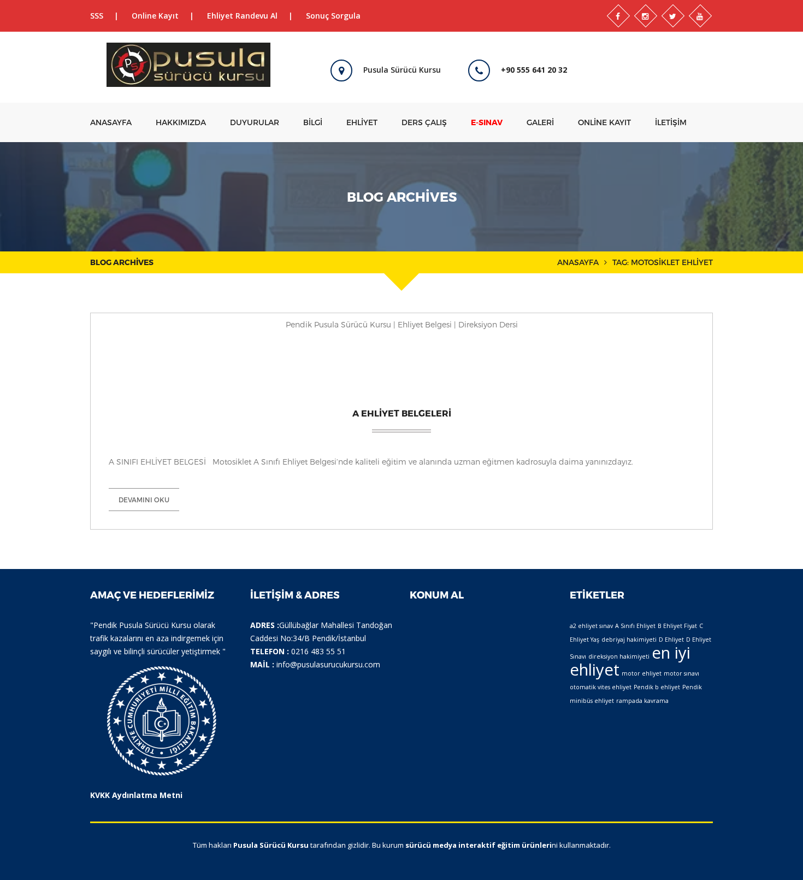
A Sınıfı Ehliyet (635, 626)
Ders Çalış (424, 122)
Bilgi (312, 122)
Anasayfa (111, 122)
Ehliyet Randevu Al (242, 15)
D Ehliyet (671, 639)
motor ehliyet (642, 673)
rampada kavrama (642, 701)
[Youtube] (700, 15)
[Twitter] (673, 15)
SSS (96, 15)
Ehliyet (361, 122)
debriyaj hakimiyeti (629, 639)
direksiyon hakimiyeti (619, 656)
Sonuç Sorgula (333, 15)
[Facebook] (618, 15)
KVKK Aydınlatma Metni (136, 795)
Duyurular (254, 122)
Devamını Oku (144, 499)
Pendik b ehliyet (657, 687)
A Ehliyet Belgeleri (401, 413)
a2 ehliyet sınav (591, 626)
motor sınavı (681, 673)
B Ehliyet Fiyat (677, 626)
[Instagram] (645, 15)
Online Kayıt (155, 15)
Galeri (540, 122)
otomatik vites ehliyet (600, 687)
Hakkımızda (181, 122)
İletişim (671, 122)
